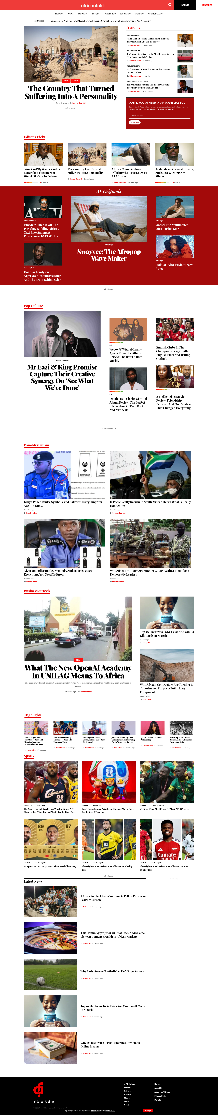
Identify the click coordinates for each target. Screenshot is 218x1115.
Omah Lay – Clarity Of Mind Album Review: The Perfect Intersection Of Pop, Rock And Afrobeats (128, 404)
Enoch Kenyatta (120, 183)
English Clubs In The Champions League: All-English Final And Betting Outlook (173, 353)
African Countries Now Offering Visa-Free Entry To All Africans (129, 172)
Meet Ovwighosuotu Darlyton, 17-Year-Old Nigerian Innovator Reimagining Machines (33, 741)
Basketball (28, 805)
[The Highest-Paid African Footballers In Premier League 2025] (167, 839)
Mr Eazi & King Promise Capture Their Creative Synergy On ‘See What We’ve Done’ (62, 377)
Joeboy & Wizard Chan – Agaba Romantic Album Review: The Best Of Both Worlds (126, 355)
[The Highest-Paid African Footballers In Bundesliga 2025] (109, 839)
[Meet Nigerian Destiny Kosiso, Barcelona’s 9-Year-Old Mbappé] (94, 728)
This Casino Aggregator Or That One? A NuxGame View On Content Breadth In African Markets (112, 934)
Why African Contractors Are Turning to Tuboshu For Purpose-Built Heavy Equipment (166, 688)
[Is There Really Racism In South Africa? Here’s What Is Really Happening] (150, 475)
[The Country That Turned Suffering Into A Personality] (71, 54)
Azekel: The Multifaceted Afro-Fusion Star (172, 227)
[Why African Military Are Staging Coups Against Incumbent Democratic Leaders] (150, 543)
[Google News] (42, 1102)
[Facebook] (34, 1102)
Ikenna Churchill (79, 103)
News (66, 80)
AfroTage (131, 81)
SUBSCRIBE (207, 5)
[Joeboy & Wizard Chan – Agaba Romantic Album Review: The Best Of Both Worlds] (128, 329)
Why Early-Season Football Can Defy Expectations (112, 971)
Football (85, 805)
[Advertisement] (109, 1112)
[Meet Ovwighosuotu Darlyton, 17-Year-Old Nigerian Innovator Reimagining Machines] (36, 728)
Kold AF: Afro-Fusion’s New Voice (174, 266)
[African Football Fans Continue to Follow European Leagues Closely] (50, 901)
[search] (170, 5)
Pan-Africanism (36, 445)
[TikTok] (49, 1102)
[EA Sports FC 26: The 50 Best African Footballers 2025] (51, 839)
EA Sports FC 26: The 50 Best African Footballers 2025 (50, 866)
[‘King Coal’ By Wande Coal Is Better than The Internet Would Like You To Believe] (185, 40)
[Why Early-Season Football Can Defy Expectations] (50, 974)
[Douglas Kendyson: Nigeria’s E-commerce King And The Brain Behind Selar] (43, 254)
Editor (78, 660)
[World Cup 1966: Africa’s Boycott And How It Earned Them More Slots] (182, 728)
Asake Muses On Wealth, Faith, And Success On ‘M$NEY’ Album (174, 172)
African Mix (146, 643)
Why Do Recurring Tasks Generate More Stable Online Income (110, 1044)
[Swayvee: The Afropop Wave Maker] (109, 219)
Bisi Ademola (177, 748)
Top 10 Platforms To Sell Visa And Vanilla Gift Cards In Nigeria (167, 634)
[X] (38, 1102)
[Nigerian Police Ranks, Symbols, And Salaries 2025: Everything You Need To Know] (64, 543)
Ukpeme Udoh (148, 745)
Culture (75, 80)
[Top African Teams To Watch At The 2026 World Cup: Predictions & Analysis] (109, 782)
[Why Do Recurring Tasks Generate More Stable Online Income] (50, 1048)
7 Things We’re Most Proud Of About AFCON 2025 (164, 809)
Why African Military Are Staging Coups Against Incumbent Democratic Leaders (149, 572)
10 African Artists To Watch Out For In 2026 (71, 20)
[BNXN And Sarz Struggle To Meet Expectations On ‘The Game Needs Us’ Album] (185, 56)
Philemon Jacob (135, 45)
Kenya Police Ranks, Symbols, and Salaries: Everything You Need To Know (63, 504)
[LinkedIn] (53, 1102)
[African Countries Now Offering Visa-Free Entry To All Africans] (131, 154)
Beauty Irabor (31, 513)
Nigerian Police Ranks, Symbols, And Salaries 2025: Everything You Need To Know (58, 572)
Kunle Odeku (86, 691)
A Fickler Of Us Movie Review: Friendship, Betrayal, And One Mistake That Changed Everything (173, 402)
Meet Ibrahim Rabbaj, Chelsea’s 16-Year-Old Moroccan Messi (62, 739)
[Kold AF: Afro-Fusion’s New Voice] (175, 246)
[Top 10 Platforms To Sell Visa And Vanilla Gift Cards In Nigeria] (167, 613)
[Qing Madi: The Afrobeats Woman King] (153, 728)
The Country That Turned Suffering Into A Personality (71, 92)
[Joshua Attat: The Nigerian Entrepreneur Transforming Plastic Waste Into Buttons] (123, 728)
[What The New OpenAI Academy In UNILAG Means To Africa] (78, 629)
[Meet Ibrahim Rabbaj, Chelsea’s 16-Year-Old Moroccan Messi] (65, 728)
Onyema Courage (119, 513)
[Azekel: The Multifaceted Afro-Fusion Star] (175, 207)
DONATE (185, 5)
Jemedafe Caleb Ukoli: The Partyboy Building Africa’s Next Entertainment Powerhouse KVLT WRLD (41, 230)
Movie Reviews (161, 343)
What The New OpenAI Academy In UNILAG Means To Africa (78, 671)
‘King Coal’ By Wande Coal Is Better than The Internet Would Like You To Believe (42, 172)
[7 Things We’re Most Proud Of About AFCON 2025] (167, 782)
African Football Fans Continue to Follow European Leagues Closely (113, 898)
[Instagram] (46, 1102)
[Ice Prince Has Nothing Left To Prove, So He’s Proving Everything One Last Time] (185, 86)
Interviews (143, 81)
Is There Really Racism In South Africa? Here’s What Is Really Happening (150, 504)
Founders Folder (30, 221)
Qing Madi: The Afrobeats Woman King (151, 738)
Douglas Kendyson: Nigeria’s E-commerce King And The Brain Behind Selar (42, 275)
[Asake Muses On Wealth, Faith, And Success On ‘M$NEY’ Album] (185, 71)
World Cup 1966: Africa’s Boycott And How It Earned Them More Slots (181, 739)
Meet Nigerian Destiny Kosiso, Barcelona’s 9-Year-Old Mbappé (94, 739)
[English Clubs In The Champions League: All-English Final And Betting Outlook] (175, 329)
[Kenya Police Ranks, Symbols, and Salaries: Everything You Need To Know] (64, 475)
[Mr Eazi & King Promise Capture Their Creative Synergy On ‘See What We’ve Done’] (62, 334)
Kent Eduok (118, 748)
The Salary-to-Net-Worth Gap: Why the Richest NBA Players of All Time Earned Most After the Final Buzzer (51, 810)
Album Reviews (133, 35)
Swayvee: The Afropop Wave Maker (109, 255)
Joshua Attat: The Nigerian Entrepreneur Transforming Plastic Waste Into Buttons (123, 739)
